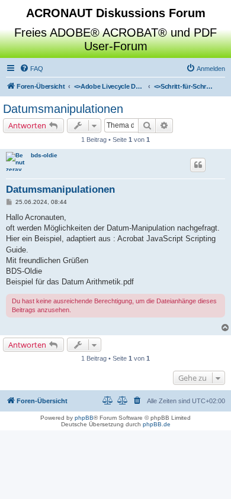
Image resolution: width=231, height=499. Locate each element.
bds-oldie (44, 155)
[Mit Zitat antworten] (198, 165)
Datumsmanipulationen (63, 108)
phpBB (84, 417)
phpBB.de (157, 424)
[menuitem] (31, 68)
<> (109, 86)
